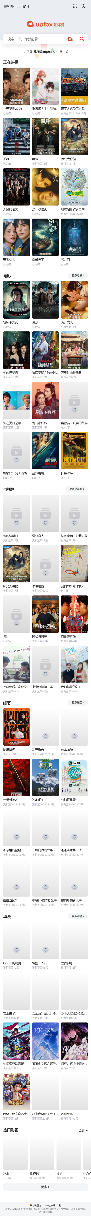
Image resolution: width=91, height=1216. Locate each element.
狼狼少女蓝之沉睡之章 (45, 1063)
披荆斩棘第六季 (71, 900)
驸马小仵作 (39, 423)
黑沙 (35, 322)
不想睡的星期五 (13, 850)
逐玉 (6, 1173)
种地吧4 (37, 799)
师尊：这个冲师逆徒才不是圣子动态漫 (74, 1063)
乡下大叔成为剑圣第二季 (74, 1013)
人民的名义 (10, 209)
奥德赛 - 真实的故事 (74, 423)
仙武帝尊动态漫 (13, 1063)
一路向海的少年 (42, 850)
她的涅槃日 (10, 372)
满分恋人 (67, 322)
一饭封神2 (10, 799)
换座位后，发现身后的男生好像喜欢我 (16, 687)
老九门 (65, 259)
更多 (44, 1187)
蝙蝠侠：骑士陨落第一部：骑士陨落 (16, 473)
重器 (6, 159)
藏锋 (35, 159)
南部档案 (38, 259)
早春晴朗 (38, 586)
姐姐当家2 (10, 900)
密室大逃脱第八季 (73, 108)
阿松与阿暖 (39, 636)
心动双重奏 (68, 799)
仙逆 (59, 1173)
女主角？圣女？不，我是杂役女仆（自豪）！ (45, 1013)
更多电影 (77, 275)
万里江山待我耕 (71, 372)
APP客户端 (50, 1205)
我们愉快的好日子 (73, 687)
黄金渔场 (67, 749)
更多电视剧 (75, 489)
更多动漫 (77, 916)
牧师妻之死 (10, 322)
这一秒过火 (39, 209)
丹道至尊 (67, 1114)
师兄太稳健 (68, 159)
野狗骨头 (9, 259)
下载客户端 (47, 51)
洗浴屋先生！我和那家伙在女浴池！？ (45, 108)
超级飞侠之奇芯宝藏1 (16, 1114)
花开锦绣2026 (12, 108)
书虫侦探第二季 (42, 687)
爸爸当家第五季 (71, 850)
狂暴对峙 (67, 473)
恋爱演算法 (68, 636)
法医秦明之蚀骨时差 (45, 372)
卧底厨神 (9, 749)
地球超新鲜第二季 (73, 209)
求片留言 (37, 1205)
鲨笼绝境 (38, 473)
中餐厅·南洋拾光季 (44, 900)
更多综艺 (77, 702)
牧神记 (34, 1173)
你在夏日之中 (12, 423)
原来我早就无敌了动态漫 (45, 1114)
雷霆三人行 (39, 963)
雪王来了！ (10, 1013)
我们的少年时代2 (72, 586)
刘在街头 (38, 749)
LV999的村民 (12, 963)
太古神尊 (67, 963)
